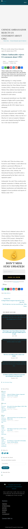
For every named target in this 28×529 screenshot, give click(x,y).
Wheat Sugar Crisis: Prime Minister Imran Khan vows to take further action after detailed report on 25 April (14, 332)
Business (4, 510)
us (9, 293)
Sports (4, 512)
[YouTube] (7, 453)
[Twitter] (5, 453)
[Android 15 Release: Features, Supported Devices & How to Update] (3, 396)
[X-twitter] (5, 522)
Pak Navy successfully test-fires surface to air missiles (14, 355)
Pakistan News (13, 63)
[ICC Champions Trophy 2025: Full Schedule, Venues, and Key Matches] (3, 442)
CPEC (8, 293)
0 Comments (15, 397)
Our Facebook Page (7, 382)
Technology (5, 514)
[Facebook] (2, 453)
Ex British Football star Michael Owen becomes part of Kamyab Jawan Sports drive (14, 375)
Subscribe (5, 467)
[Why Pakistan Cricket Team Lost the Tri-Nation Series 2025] (3, 430)
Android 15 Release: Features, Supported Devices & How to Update (16, 395)
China (5, 293)
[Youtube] (8, 522)
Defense (4, 508)
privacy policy (16, 281)
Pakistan (4, 504)
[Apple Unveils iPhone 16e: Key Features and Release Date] (3, 419)
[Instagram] (10, 522)
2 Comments (16, 443)
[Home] (1, 41)
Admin (4, 61)
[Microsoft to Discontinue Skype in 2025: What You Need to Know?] (3, 408)
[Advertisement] (14, 18)
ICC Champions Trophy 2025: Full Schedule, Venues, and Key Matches (16, 441)
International (5, 63)
